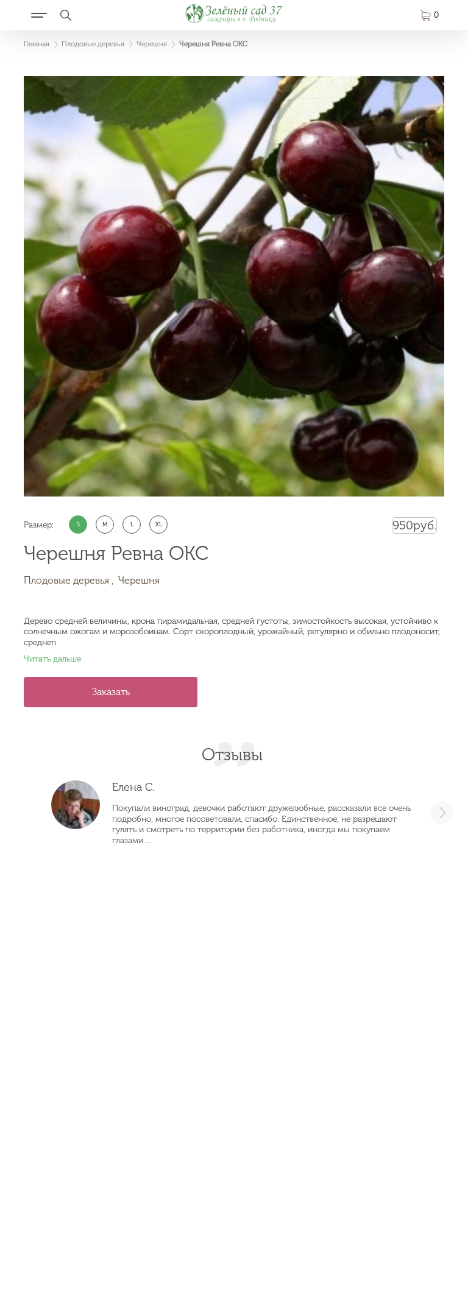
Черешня (139, 580)
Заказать (111, 692)
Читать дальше (52, 659)
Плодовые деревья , (69, 580)
